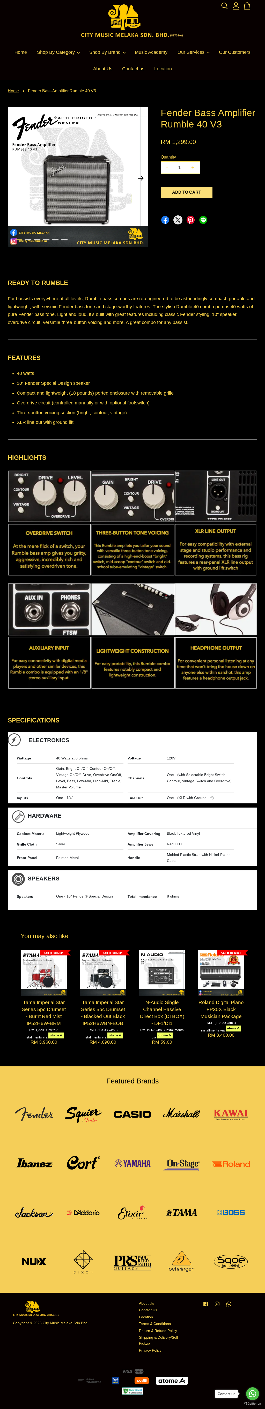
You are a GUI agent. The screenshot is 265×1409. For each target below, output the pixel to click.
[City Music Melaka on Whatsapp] (228, 1306)
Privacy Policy (150, 1350)
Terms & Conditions (155, 1324)
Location (163, 68)
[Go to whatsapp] (252, 1393)
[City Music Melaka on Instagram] (217, 1306)
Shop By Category (56, 52)
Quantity (168, 157)
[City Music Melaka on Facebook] (205, 1306)
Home (20, 52)
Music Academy (151, 52)
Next (140, 178)
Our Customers (235, 52)
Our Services (191, 52)
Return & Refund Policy (158, 1331)
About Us (102, 68)
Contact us (133, 68)
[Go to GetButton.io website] (252, 1403)
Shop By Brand (105, 52)
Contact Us (148, 1310)
